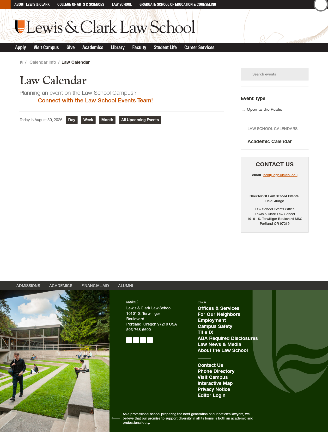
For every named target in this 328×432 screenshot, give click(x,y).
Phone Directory (216, 371)
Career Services (199, 47)
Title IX (205, 332)
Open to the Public (264, 109)
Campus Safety (215, 326)
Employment (212, 320)
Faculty (139, 47)
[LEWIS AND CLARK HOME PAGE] (5, 4)
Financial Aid (95, 286)
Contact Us (275, 164)
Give (71, 47)
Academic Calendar (270, 141)
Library (118, 47)
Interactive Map (215, 383)
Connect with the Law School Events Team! (95, 100)
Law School (122, 4)
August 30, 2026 (48, 119)
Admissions (28, 286)
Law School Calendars (273, 128)
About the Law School (223, 350)
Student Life (165, 47)
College (80, 4)
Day (71, 119)
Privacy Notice (214, 389)
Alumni (125, 286)
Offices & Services (218, 308)
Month (107, 119)
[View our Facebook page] (129, 340)
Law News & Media (219, 344)
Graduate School (178, 4)
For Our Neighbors (219, 314)
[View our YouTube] (150, 340)
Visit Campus (46, 47)
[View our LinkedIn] (143, 340)
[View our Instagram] (136, 340)
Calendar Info (43, 62)
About (32, 4)
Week (88, 119)
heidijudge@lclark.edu (280, 175)
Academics (92, 47)
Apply (20, 47)
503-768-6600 (138, 329)
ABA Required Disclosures (228, 338)
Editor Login (211, 395)
